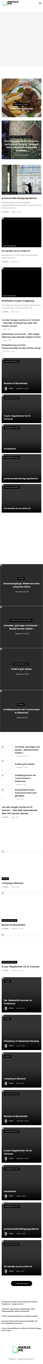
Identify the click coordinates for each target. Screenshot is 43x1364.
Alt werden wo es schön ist (16, 250)
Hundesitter (10, 448)
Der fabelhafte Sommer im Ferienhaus (18, 1002)
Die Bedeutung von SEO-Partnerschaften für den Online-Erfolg (21, 346)
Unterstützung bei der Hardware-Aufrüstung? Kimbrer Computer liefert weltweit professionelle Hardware (21, 146)
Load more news (21, 1283)
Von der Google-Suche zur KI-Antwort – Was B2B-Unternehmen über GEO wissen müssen (21, 323)
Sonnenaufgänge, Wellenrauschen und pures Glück (21, 585)
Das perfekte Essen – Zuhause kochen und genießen (25, 792)
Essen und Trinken (21, 104)
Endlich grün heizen (21, 669)
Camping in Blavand (12, 883)
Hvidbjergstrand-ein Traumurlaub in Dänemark (21, 711)
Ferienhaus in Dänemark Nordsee (21, 1041)
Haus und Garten (9, 246)
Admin (6, 212)
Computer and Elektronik (21, 137)
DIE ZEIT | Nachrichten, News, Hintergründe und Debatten (16, 1294)
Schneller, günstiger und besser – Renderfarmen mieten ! (21, 627)
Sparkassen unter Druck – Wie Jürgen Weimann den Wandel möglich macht (21, 335)
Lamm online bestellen (21, 108)
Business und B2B (9, 193)
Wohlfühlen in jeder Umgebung (18, 300)
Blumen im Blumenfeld (15, 383)
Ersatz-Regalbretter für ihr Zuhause (17, 417)
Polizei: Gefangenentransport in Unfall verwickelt (19, 1316)
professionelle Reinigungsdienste (19, 198)
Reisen (21, 578)
